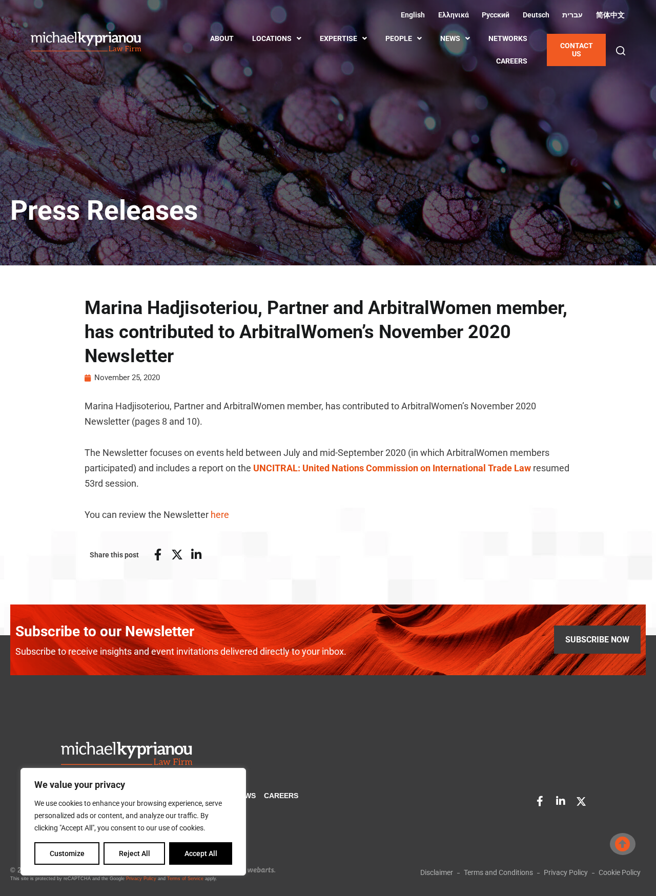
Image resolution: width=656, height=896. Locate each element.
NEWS (450, 38)
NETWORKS (507, 38)
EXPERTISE (338, 38)
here (220, 514)
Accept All (200, 853)
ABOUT (222, 38)
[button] (620, 50)
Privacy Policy (141, 878)
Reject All (134, 853)
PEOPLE (398, 38)
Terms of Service (185, 878)
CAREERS (511, 61)
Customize (67, 853)
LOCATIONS (272, 38)
